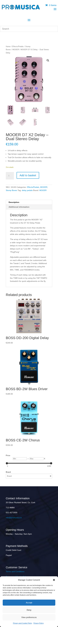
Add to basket (28, 175)
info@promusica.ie (14, 518)
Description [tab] (14, 202)
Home (8, 46)
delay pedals (27, 190)
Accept (29, 602)
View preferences (29, 617)
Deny (29, 610)
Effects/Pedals (18, 46)
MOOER (15, 50)
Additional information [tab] (19, 207)
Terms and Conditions (15, 571)
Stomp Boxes (11, 190)
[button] (54, 580)
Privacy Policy (38, 623)
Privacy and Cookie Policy (22, 623)
